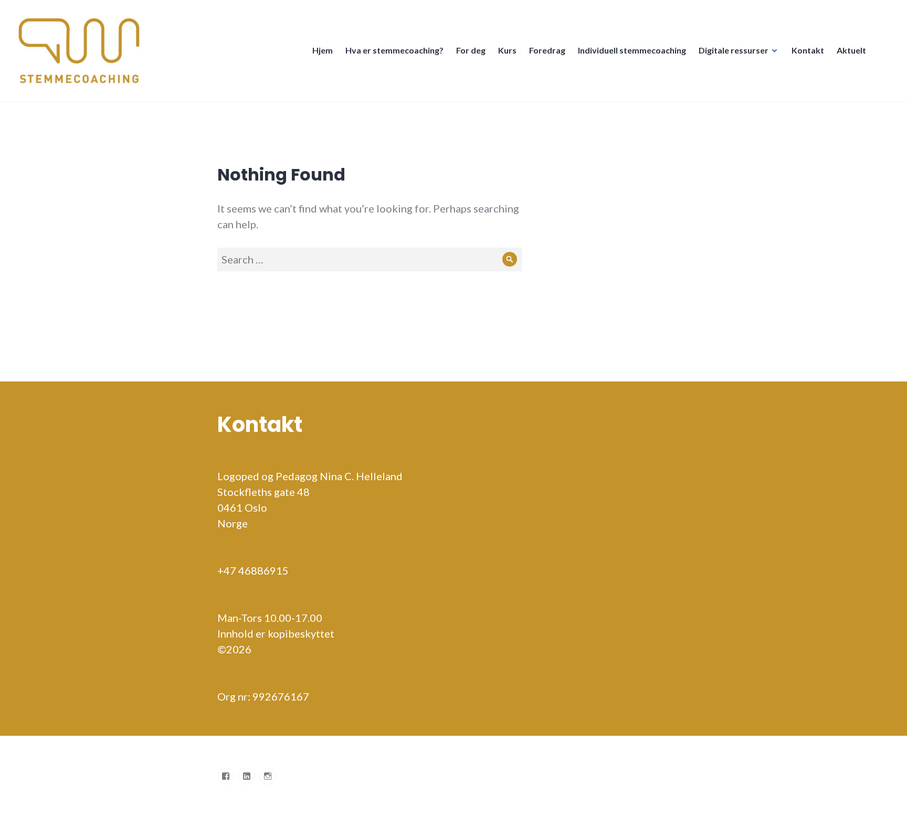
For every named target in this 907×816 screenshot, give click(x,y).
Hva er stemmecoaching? (394, 50)
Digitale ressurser (733, 50)
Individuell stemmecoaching (632, 50)
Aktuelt (851, 50)
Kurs (507, 50)
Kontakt (808, 50)
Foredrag (547, 50)
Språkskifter (885, 56)
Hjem (322, 50)
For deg (471, 50)
